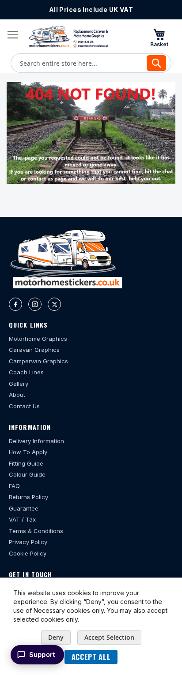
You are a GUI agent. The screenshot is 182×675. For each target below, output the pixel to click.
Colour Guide (27, 474)
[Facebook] (15, 304)
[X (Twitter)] (54, 304)
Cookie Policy (27, 553)
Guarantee (23, 508)
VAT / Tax (22, 519)
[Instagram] (35, 304)
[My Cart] (159, 37)
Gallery (18, 383)
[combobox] (91, 63)
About (17, 394)
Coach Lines (26, 372)
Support (42, 654)
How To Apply (28, 451)
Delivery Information (36, 440)
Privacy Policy (28, 541)
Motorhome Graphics (38, 338)
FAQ (14, 485)
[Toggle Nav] (13, 35)
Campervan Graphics (38, 361)
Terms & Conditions (36, 530)
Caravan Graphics (34, 349)
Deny (56, 637)
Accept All (91, 657)
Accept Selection (109, 637)
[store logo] (68, 37)
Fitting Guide (26, 463)
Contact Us (24, 406)
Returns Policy (28, 496)
